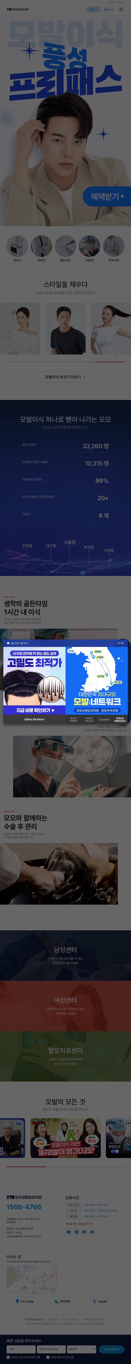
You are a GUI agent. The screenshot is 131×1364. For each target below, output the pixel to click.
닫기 (120, 643)
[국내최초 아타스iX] (97, 681)
